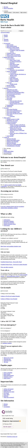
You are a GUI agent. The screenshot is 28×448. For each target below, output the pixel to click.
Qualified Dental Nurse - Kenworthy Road (11, 262)
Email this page (7, 360)
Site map (6, 7)
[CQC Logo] (7, 413)
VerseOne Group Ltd (12, 436)
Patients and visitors (8, 151)
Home (5, 150)
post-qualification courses (13, 276)
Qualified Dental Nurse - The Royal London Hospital (14, 264)
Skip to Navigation (8, 8)
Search (2, 31)
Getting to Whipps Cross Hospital (9, 298)
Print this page (7, 359)
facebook (6, 39)
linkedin (6, 35)
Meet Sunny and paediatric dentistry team (11, 246)
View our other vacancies (7, 267)
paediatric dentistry (7, 343)
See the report (7, 426)
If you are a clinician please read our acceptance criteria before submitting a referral (12, 207)
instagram (6, 40)
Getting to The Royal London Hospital (10, 296)
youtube (6, 36)
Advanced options (5, 32)
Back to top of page (8, 357)
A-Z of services (7, 152)
